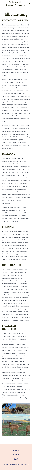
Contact (16, 455)
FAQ (16, 459)
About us (16, 450)
